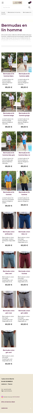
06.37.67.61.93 (8, 391)
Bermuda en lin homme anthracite (24, 194)
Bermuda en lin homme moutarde (8, 194)
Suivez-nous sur (11, 397)
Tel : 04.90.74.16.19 (6, 389)
